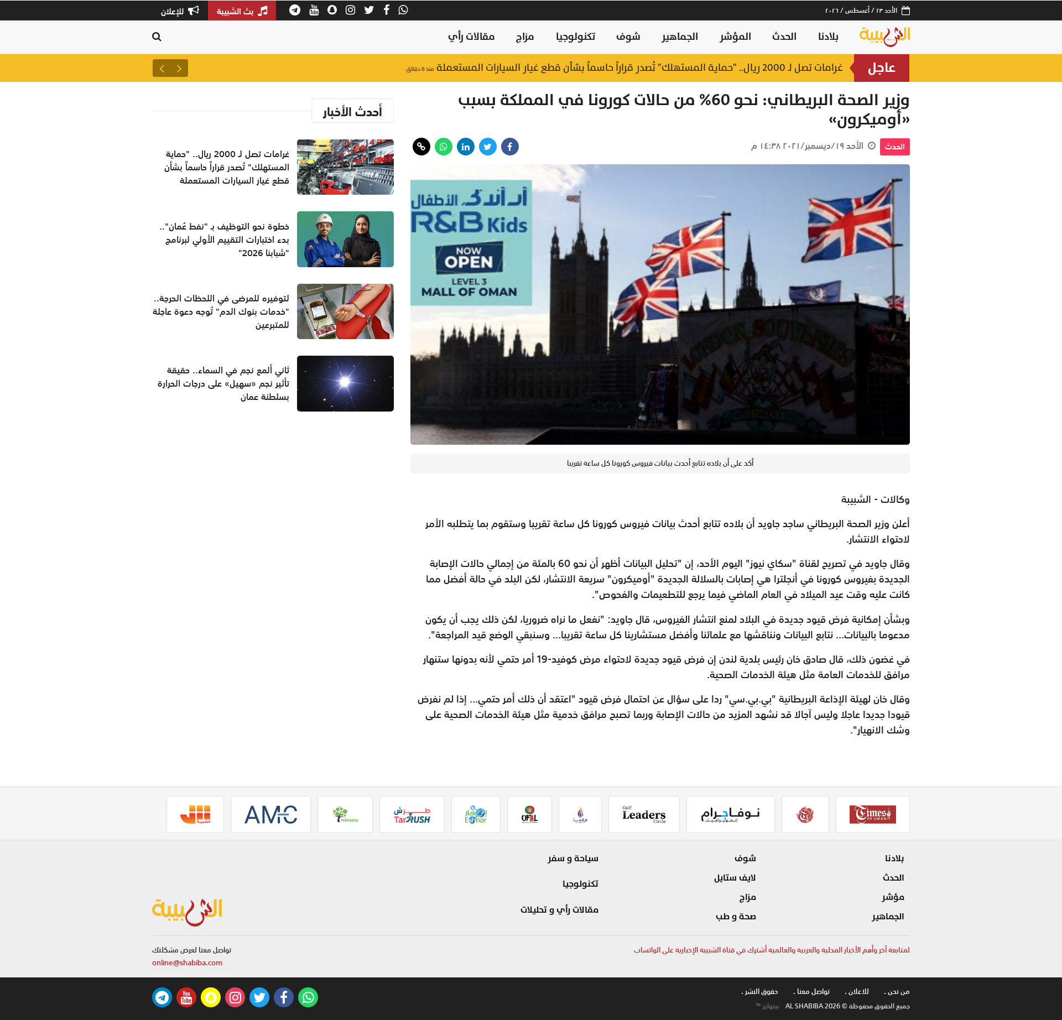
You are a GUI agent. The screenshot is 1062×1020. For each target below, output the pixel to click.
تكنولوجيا (575, 36)
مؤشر (893, 897)
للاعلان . (857, 991)
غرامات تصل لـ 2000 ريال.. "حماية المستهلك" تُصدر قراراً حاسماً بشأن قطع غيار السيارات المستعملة (624, 67)
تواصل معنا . (811, 991)
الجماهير (680, 36)
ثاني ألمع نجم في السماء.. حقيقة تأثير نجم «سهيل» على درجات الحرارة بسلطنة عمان (223, 383)
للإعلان (173, 11)
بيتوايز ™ (767, 1006)
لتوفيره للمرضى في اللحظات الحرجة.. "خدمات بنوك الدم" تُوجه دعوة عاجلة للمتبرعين (221, 311)
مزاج (525, 36)
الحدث (784, 36)
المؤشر (735, 36)
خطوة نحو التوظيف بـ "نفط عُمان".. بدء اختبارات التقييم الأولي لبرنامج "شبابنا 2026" (224, 239)
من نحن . (897, 991)
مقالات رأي (471, 36)
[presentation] (179, 68)
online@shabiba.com (187, 962)
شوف (628, 36)
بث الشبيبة (236, 11)
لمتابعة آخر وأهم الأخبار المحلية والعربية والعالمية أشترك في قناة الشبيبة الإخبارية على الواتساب (772, 950)
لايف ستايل (735, 878)
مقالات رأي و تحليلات (559, 910)
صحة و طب (736, 916)
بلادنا (828, 36)
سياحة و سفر (573, 858)
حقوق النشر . (759, 991)
